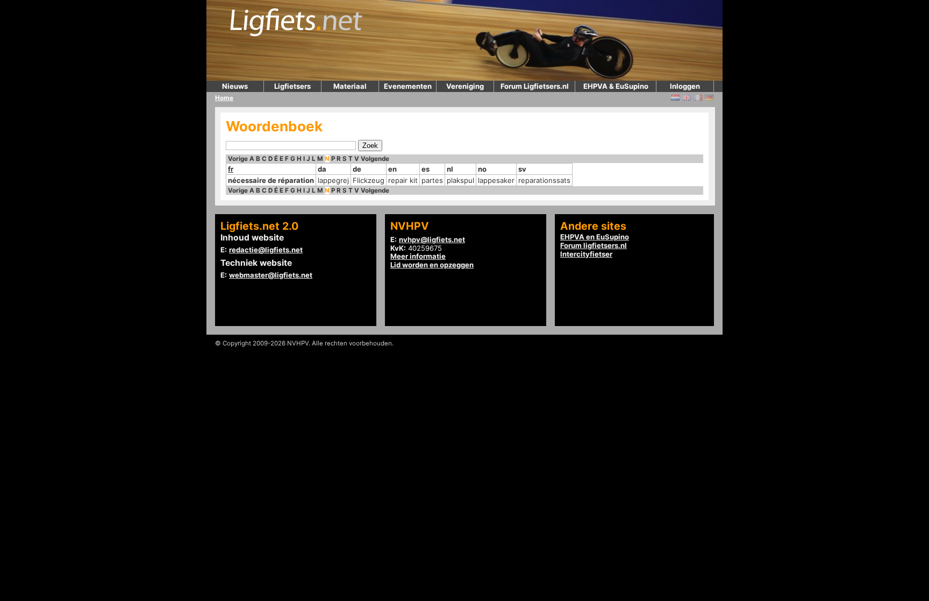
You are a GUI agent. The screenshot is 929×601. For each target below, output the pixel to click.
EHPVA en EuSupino (594, 236)
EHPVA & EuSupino (615, 86)
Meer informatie (418, 256)
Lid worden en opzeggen (432, 264)
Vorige (238, 158)
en (392, 169)
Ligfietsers (292, 86)
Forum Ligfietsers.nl (535, 86)
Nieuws (235, 86)
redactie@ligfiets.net (266, 249)
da (322, 169)
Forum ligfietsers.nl (593, 245)
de (357, 169)
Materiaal (350, 86)
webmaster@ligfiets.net (270, 275)
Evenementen (408, 86)
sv (522, 169)
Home (224, 98)
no (482, 169)
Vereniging (465, 86)
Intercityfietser (586, 254)
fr (230, 169)
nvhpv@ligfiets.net (432, 239)
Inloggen (685, 86)
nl (450, 169)
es (425, 169)
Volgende (375, 158)
